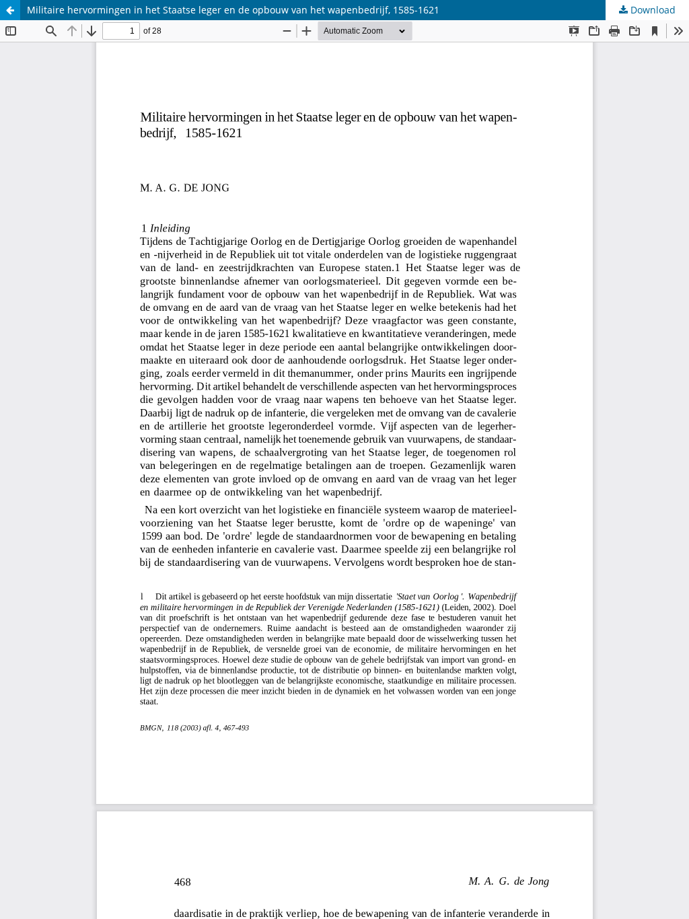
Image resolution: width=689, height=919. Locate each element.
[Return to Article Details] (10, 10)
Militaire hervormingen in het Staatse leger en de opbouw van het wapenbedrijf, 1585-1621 (233, 9)
